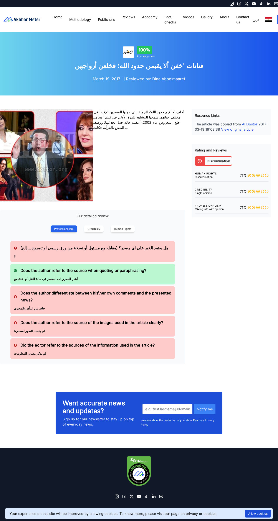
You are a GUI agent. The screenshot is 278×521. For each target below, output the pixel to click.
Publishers (106, 19)
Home (57, 17)
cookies (210, 513)
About (224, 17)
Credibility (94, 228)
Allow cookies (258, 513)
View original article (237, 129)
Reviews (128, 17)
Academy (149, 17)
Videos (188, 17)
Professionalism (64, 228)
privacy (192, 513)
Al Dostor (249, 124)
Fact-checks (170, 19)
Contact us (242, 19)
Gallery (207, 17)
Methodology (80, 19)
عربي (256, 19)
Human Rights (122, 228)
